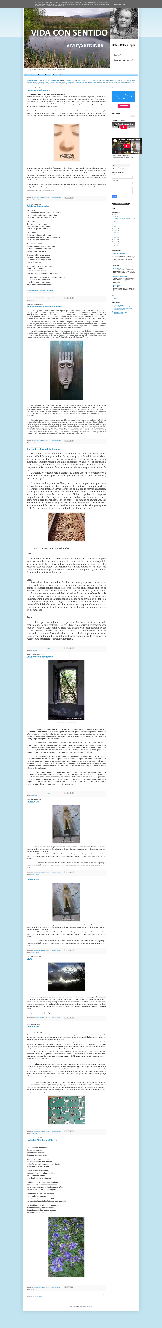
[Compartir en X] (69, 198)
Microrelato (78, 82)
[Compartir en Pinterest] (73, 198)
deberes (124, 82)
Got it (125, 4)
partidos (63, 82)
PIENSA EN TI (34, 801)
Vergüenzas (83, 80)
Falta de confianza (112, 82)
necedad (58, 82)
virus (68, 83)
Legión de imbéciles (118, 253)
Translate (124, 168)
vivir (105, 82)
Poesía (46, 80)
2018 (115, 237)
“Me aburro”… (34, 1026)
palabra (40, 83)
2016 (115, 241)
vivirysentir (105, 80)
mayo (116, 216)
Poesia (55, 75)
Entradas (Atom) (38, 1296)
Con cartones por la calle (120, 312)
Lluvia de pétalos (117, 285)
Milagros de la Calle (118, 313)
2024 (115, 224)
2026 (115, 214)
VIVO (29, 959)
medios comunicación (39, 82)
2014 (115, 246)
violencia (64, 83)
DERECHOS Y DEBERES (120, 268)
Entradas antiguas (101, 1294)
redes (90, 82)
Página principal (30, 75)
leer (134, 80)
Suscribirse (124, 106)
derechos (85, 82)
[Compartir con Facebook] (71, 198)
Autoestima (95, 80)
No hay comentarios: (57, 197)
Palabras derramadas (38, 206)
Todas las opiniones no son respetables (125, 218)
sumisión (100, 82)
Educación (69, 80)
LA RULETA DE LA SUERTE (120, 276)
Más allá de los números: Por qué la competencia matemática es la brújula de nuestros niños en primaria (123, 308)
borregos (30, 82)
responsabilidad (70, 82)
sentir (119, 80)
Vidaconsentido (33, 80)
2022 (115, 228)
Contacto (52, 82)
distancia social (130, 82)
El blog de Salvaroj (119, 305)
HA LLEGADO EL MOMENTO (42, 1140)
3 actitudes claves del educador (43, 449)
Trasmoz (115, 298)
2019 (115, 235)
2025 (115, 222)
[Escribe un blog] (67, 198)
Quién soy (63, 75)
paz (47, 82)
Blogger (90, 1306)
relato (95, 82)
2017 (115, 239)
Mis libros (57, 80)
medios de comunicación (32, 83)
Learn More (117, 4)
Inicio (67, 1294)
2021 (115, 230)
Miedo (119, 82)
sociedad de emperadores (54, 83)
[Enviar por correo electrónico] (65, 198)
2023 (115, 226)
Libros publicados (44, 75)
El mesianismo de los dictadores (44, 306)
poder (129, 80)
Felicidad (113, 80)
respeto (45, 83)
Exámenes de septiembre (40, 656)
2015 (115, 243)
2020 (115, 233)
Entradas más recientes (33, 1294)
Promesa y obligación (38, 90)
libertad (124, 80)
